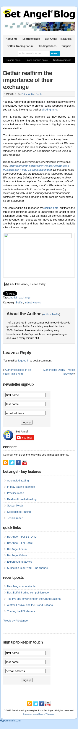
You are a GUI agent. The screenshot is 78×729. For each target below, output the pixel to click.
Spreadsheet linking (19, 511)
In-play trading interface (21, 486)
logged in (23, 360)
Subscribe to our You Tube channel (28, 568)
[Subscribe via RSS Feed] (5, 462)
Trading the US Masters (21, 611)
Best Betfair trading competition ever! (28, 592)
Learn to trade (31, 38)
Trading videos (48, 46)
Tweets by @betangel (15, 620)
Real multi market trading (22, 499)
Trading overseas (62, 60)
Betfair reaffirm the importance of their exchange (28, 80)
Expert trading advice (19, 561)
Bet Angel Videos (17, 555)
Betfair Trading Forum (20, 46)
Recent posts (13, 60)
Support (66, 46)
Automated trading (18, 480)
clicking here (49, 109)
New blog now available (21, 586)
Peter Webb (27, 94)
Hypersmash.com (10, 720)
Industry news (32, 302)
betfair (14, 297)
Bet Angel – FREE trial (58, 38)
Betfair (19, 302)
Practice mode (15, 493)
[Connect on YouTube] (24, 462)
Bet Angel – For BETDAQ (21, 536)
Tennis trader (15, 518)
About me (12, 38)
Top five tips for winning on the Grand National (34, 598)
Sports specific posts (37, 60)
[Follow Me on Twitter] (12, 462)
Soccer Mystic (15, 505)
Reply (39, 94)
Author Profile (51, 314)
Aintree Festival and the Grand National (30, 605)
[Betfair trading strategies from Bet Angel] (39, 18)
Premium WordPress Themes (38, 714)
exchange (25, 297)
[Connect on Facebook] (18, 462)
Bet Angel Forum (17, 549)
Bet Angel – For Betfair (20, 542)
